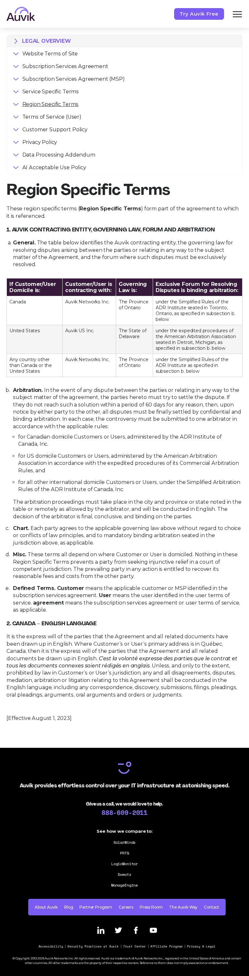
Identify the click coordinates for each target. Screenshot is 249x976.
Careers (126, 907)
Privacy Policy (39, 142)
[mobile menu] (237, 13)
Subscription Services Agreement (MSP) (73, 79)
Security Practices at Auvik (93, 946)
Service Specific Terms (50, 91)
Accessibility (51, 946)
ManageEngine (124, 885)
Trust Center (134, 946)
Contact (211, 907)
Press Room (151, 907)
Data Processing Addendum (58, 155)
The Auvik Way (183, 907)
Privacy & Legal (201, 946)
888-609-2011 (124, 812)
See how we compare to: (124, 831)
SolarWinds (124, 842)
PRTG (124, 853)
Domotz (124, 874)
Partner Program (95, 907)
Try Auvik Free (199, 14)
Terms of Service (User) (51, 117)
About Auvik (46, 907)
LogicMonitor (124, 863)
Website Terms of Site (50, 54)
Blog (68, 907)
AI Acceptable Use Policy (54, 167)
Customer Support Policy (55, 129)
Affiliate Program (166, 946)
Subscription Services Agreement (65, 66)
